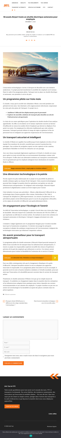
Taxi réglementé (33, 2)
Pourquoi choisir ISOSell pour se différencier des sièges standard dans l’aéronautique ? (16, 303)
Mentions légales (52, 426)
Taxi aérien (44, 2)
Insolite (23, 2)
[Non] (59, 434)
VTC (44, 7)
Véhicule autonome (34, 7)
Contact (50, 7)
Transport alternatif (19, 7)
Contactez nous (12, 406)
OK (31, 435)
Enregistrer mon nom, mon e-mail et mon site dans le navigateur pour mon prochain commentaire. (29, 357)
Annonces (15, 2)
